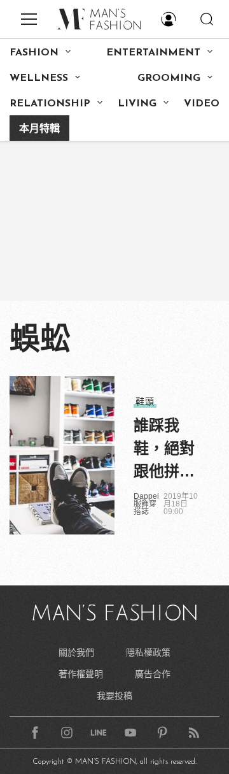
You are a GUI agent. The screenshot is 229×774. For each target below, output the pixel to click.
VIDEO (201, 104)
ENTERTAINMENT (153, 53)
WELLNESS (39, 78)
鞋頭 (145, 401)
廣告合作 (152, 674)
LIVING (137, 104)
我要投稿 (114, 696)
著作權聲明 (81, 674)
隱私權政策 (148, 652)
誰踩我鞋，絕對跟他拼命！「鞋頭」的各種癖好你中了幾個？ (164, 450)
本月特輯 (39, 129)
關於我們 (76, 652)
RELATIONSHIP (50, 104)
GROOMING (168, 78)
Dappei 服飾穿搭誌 (146, 504)
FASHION (34, 53)
